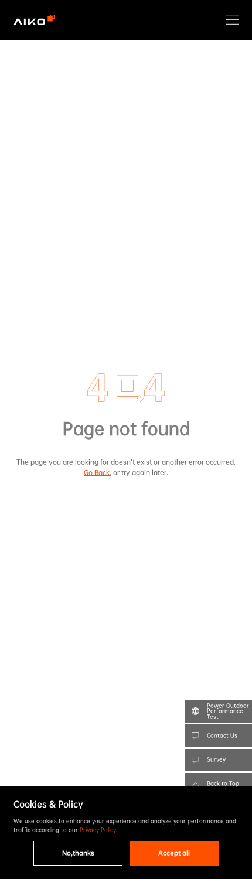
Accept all (174, 853)
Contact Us (222, 735)
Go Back (97, 472)
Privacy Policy (98, 829)
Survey (216, 759)
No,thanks (78, 853)
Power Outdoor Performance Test (228, 711)
